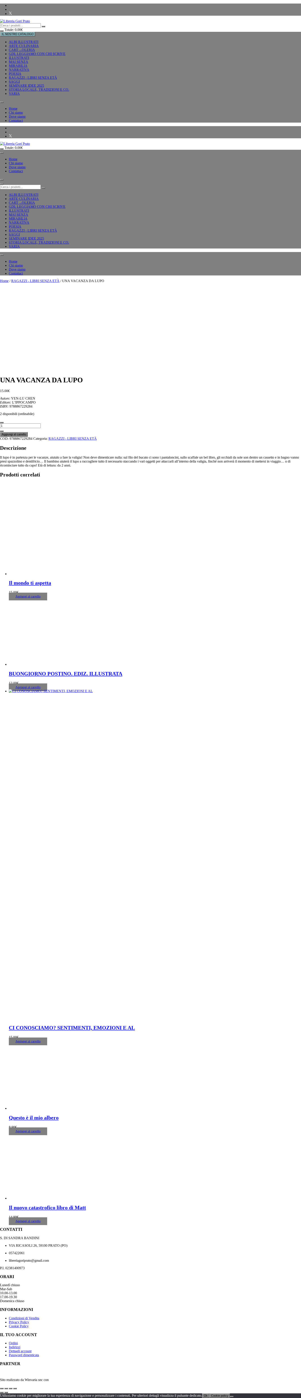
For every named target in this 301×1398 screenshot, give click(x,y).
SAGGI (14, 81)
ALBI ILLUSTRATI (23, 42)
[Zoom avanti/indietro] (2, 1388)
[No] (232, 1396)
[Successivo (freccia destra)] (6, 1392)
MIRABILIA (18, 66)
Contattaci (16, 120)
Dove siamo (17, 116)
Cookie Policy (19, 1326)
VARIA (14, 93)
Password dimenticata (24, 1355)
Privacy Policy (19, 1322)
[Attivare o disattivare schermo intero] (6, 1388)
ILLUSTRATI (19, 58)
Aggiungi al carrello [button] (28, 596)
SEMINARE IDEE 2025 (26, 85)
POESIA (15, 74)
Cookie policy (219, 1395)
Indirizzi (14, 1347)
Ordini (13, 1343)
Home (13, 108)
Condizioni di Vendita (24, 1318)
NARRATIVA (19, 70)
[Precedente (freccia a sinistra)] (2, 1392)
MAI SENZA (18, 62)
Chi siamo (16, 112)
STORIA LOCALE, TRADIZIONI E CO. (39, 89)
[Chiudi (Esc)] (15, 1388)
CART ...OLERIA (22, 50)
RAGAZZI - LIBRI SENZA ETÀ (33, 78)
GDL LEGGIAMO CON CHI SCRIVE (37, 54)
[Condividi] (10, 1388)
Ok (206, 1395)
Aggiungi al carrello (14, 434)
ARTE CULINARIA (24, 46)
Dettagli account (20, 1351)
